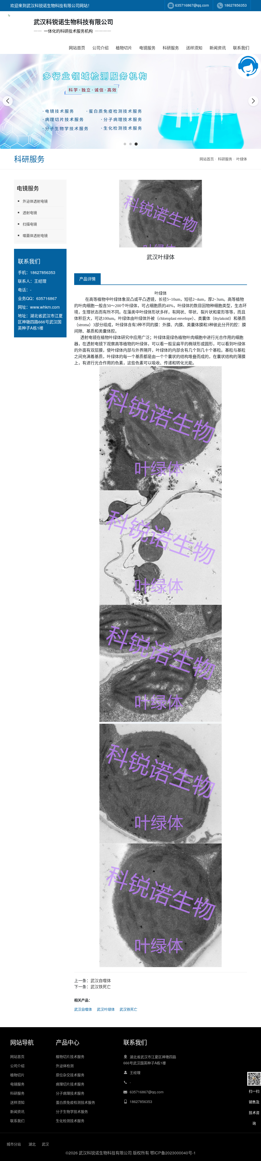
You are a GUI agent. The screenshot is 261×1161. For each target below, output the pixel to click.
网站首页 (77, 48)
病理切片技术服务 (70, 1083)
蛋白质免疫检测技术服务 (75, 1102)
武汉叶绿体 (106, 1009)
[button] (125, 144)
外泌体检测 (65, 1065)
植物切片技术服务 (70, 1056)
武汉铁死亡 (100, 987)
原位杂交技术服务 (70, 1074)
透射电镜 (30, 212)
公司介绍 (100, 48)
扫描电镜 (30, 223)
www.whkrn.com (45, 307)
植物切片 (124, 48)
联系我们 (241, 48)
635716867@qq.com (192, 5)
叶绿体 (241, 158)
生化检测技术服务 (70, 1120)
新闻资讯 (218, 48)
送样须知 (194, 48)
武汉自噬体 (100, 980)
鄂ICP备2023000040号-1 (173, 1153)
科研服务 (171, 48)
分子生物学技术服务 (72, 1111)
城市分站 (14, 1143)
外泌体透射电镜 (35, 201)
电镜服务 (147, 48)
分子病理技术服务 (70, 1093)
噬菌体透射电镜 (35, 235)
